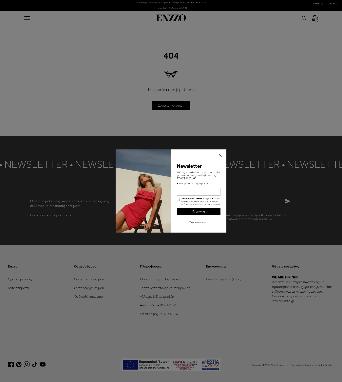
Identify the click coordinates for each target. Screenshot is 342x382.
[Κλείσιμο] (220, 155)
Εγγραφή (198, 211)
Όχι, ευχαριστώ (198, 222)
